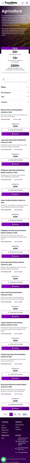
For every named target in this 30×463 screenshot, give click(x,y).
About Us (4, 427)
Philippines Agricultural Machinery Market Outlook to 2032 (12, 171)
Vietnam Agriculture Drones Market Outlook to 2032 (13, 356)
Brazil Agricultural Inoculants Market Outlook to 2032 (13, 386)
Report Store (5, 430)
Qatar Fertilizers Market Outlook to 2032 (13, 201)
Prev (5, 414)
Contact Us (4, 432)
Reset (27, 87)
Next (24, 414)
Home (3, 425)
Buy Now (16, 134)
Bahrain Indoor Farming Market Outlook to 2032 (11, 111)
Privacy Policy (5, 462)
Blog (3, 438)
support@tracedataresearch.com (22, 448)
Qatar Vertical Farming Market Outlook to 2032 (11, 294)
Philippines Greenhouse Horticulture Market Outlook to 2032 (13, 232)
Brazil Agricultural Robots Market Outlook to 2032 (12, 263)
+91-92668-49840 (22, 452)
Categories (18, 429)
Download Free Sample (16, 129)
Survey (17, 427)
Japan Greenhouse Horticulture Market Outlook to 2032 (12, 324)
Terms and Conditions (14, 462)
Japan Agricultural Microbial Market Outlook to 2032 (13, 141)
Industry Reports (19, 424)
